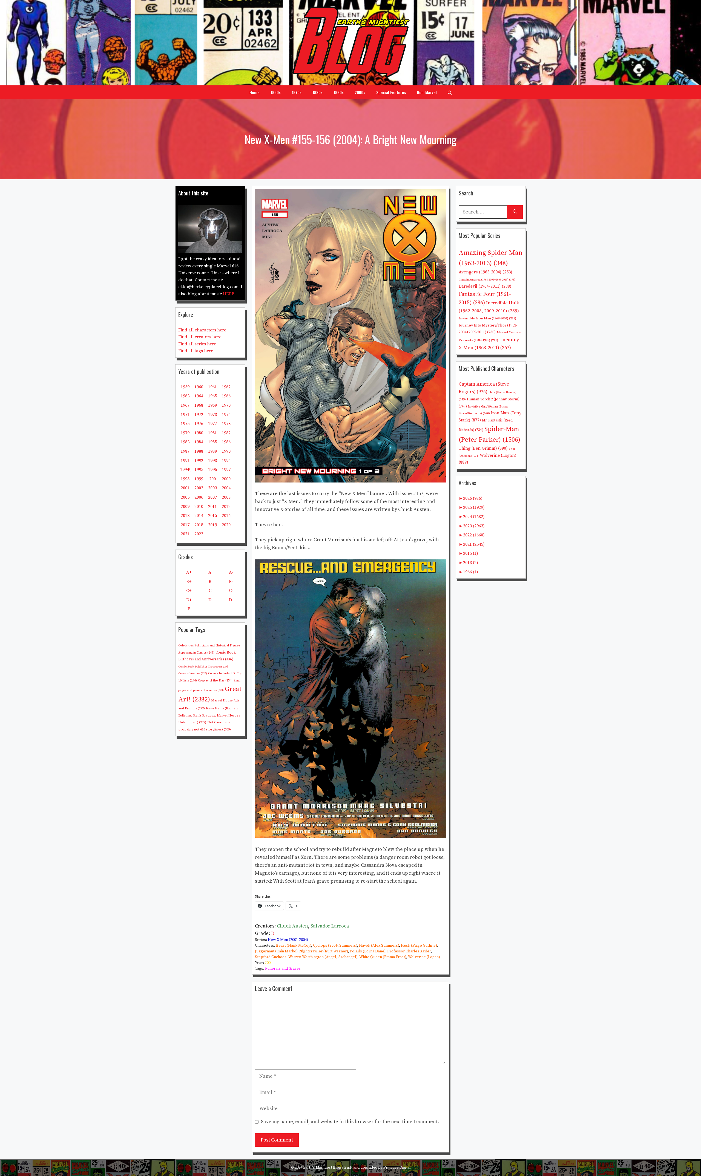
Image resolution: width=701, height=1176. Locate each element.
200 (212, 479)
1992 (198, 460)
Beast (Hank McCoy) (293, 945)
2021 (185, 534)
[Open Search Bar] (449, 92)
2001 (185, 488)
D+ (189, 600)
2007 (212, 497)
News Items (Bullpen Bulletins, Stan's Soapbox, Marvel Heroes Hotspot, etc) (209, 715)
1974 (226, 414)
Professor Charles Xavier (409, 951)
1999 (198, 479)
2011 (212, 506)
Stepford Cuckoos (270, 957)
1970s (296, 92)
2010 (198, 506)
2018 (198, 525)
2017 (185, 525)
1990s (339, 92)
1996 (212, 469)
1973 (212, 414)
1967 (185, 405)
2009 (185, 506)
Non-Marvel (427, 92)
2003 (212, 488)
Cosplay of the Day (215, 680)
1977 (212, 423)
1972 (198, 414)
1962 (226, 387)
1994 (226, 460)
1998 (185, 479)
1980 (198, 433)
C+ (188, 590)
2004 (268, 962)
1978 (226, 423)
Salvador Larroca (330, 926)
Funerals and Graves (283, 968)
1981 (212, 433)
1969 (212, 405)
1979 (185, 433)
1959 (185, 387)
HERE (228, 294)
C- (231, 590)
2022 (198, 534)
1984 (198, 442)
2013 (185, 515)
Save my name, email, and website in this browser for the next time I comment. (350, 1122)
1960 (198, 387)
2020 (226, 525)
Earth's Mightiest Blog (322, 1167)
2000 (226, 479)
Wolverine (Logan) (424, 957)
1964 (198, 396)
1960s (276, 92)
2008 (226, 497)
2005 (185, 497)
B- (231, 581)
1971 (185, 414)
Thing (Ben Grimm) (483, 448)
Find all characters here (202, 330)
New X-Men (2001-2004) (288, 939)
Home (254, 92)
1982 (226, 433)
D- (231, 600)
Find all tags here (195, 351)
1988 (198, 451)
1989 (212, 451)
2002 (198, 488)
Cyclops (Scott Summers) (335, 945)
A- (231, 572)
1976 (198, 423)
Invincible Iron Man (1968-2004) (487, 318)
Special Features (391, 92)
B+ (188, 581)
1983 (185, 442)
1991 (185, 460)
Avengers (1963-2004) (485, 272)
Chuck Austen (292, 926)
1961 (212, 387)
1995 (198, 469)
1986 (226, 442)
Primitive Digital (397, 1167)
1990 (226, 451)
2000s (360, 92)
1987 (185, 451)
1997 (226, 469)
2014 (198, 515)
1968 (198, 405)
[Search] (515, 212)
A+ (189, 572)
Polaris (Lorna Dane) (367, 951)
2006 (198, 497)
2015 (212, 515)
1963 (185, 396)
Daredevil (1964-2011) (485, 286)
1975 (185, 423)
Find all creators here (199, 337)
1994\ (185, 469)
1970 (226, 405)
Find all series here (197, 344)
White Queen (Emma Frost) (382, 957)
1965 (212, 396)
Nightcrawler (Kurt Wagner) (323, 951)
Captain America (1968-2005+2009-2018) (487, 280)
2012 (226, 506)
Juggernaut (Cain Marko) (276, 951)
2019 (212, 525)
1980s (317, 92)
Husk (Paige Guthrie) (419, 945)
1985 (212, 442)
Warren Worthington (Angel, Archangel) (322, 957)
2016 (226, 515)
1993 (212, 460)
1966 (226, 396)
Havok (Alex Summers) (379, 945)
